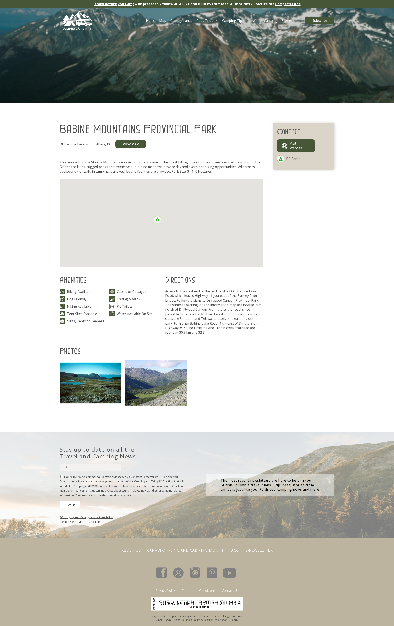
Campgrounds (181, 20)
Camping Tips (233, 20)
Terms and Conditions (199, 590)
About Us (131, 550)
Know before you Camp (114, 4)
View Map (131, 144)
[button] (157, 219)
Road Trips (204, 20)
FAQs (234, 550)
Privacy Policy (165, 590)
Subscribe (319, 20)
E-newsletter (259, 550)
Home (150, 20)
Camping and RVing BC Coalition (80, 522)
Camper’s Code (288, 4)
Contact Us (230, 590)
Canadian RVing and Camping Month (185, 550)
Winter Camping (265, 20)
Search (299, 20)
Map (162, 20)
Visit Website (296, 145)
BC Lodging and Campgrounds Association (86, 517)
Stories (287, 20)
